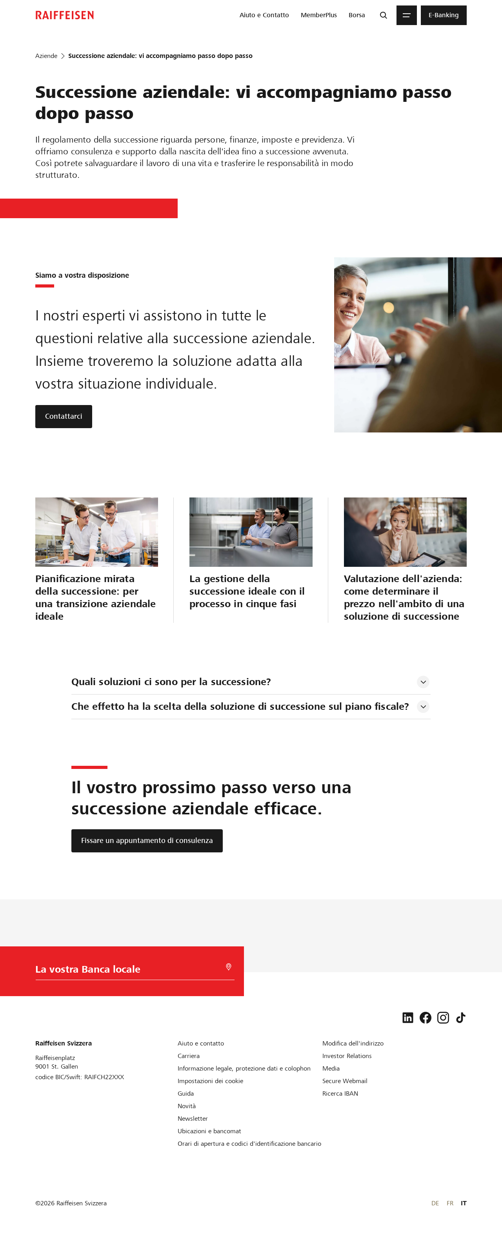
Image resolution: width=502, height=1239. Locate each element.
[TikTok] (461, 1018)
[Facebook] (425, 1018)
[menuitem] (264, 15)
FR (450, 1203)
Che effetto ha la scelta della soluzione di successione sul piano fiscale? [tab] (240, 706)
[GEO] (228, 967)
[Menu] (407, 15)
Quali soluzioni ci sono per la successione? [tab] (171, 681)
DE (435, 1203)
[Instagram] (443, 1018)
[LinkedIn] (408, 1018)
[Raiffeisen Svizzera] (64, 15)
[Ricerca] (383, 15)
